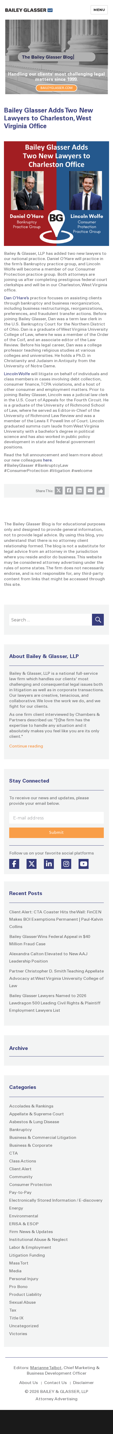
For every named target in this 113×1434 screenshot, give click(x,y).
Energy (16, 1208)
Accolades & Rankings (31, 1106)
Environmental (23, 1216)
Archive (18, 1048)
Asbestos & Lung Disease (34, 1122)
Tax (12, 1310)
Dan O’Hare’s (16, 298)
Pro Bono (18, 1287)
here (47, 460)
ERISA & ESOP (24, 1224)
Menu (99, 10)
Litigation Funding (27, 1255)
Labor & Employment (30, 1248)
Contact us (55, 1383)
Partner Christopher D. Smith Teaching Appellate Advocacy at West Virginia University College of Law (56, 978)
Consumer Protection (30, 1185)
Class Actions (22, 1161)
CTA (13, 1153)
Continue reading (26, 746)
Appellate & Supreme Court (36, 1114)
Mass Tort (18, 1263)
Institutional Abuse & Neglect (38, 1240)
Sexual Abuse (22, 1303)
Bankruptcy (20, 1130)
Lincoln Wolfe (17, 374)
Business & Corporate (30, 1146)
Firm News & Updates (31, 1232)
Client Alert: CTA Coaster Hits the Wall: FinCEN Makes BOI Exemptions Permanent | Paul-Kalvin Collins (56, 919)
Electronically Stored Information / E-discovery (55, 1201)
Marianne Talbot (45, 1368)
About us (28, 1383)
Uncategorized (24, 1326)
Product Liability (25, 1295)
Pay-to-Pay (20, 1193)
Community (21, 1177)
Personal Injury (23, 1279)
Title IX (16, 1318)
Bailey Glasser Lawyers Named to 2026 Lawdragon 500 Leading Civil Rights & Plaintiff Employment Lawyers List (54, 1003)
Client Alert (20, 1169)
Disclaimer (83, 1383)
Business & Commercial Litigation (42, 1138)
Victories (18, 1334)
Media (15, 1271)
